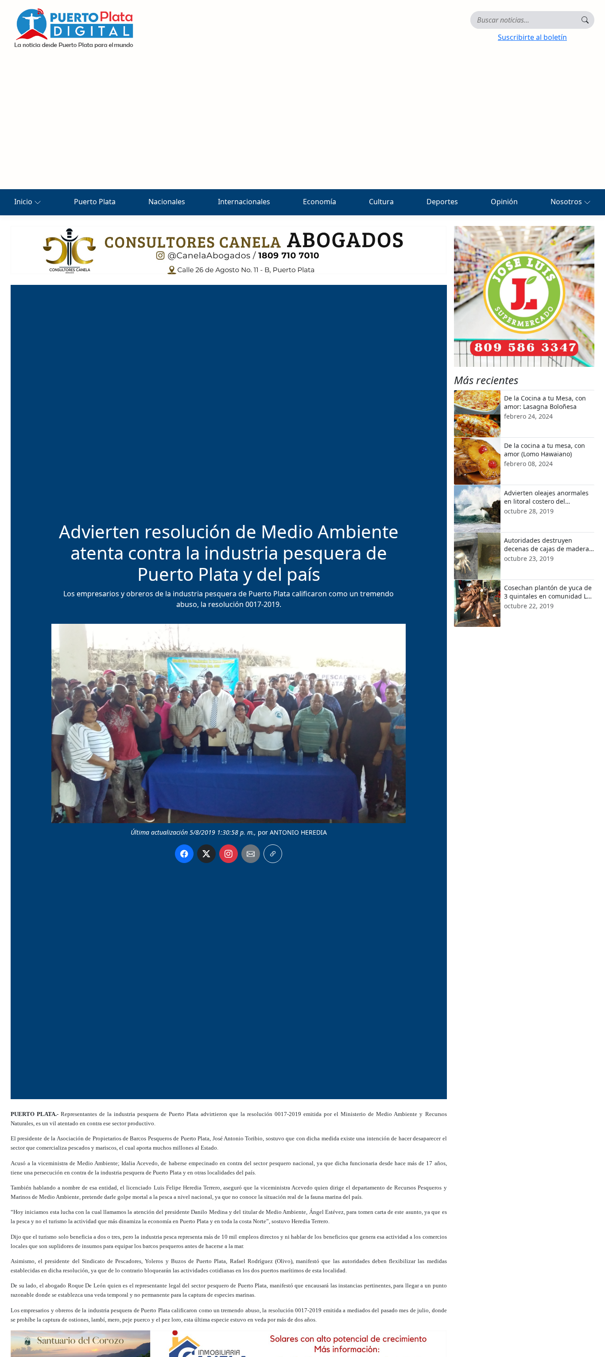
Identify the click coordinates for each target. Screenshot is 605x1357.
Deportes (442, 201)
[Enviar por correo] (250, 853)
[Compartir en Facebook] (184, 853)
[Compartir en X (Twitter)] (206, 853)
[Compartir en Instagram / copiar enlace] (228, 853)
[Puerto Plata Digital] (73, 28)
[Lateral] (524, 296)
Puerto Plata (95, 201)
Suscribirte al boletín (532, 37)
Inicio (24, 201)
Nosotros (567, 201)
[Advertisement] (302, 123)
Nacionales (166, 201)
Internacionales (244, 201)
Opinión (504, 201)
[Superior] (228, 249)
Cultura (381, 201)
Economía (319, 201)
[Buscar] (585, 20)
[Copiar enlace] (273, 853)
